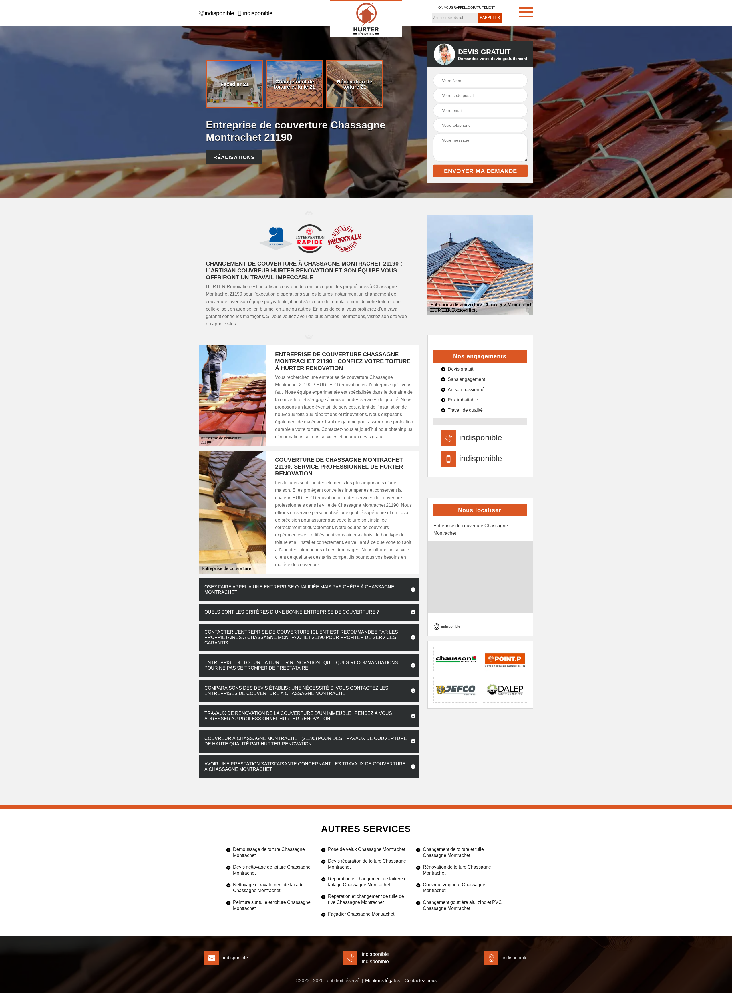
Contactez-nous (421, 980)
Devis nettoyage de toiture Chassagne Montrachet (272, 870)
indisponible (219, 13)
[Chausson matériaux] (455, 659)
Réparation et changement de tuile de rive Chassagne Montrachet (366, 899)
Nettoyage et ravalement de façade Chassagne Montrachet (268, 887)
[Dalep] (505, 690)
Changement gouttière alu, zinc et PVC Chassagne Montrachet (462, 905)
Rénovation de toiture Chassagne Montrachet (457, 870)
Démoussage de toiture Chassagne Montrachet (269, 852)
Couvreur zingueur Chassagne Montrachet (454, 887)
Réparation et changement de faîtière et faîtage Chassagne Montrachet (368, 881)
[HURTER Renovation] (366, 18)
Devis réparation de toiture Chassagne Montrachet (367, 864)
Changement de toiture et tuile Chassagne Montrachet (453, 852)
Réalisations (234, 157)
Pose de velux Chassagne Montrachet (366, 849)
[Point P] (505, 659)
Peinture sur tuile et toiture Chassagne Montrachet (272, 905)
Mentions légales (382, 980)
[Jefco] (455, 690)
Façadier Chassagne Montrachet (361, 914)
